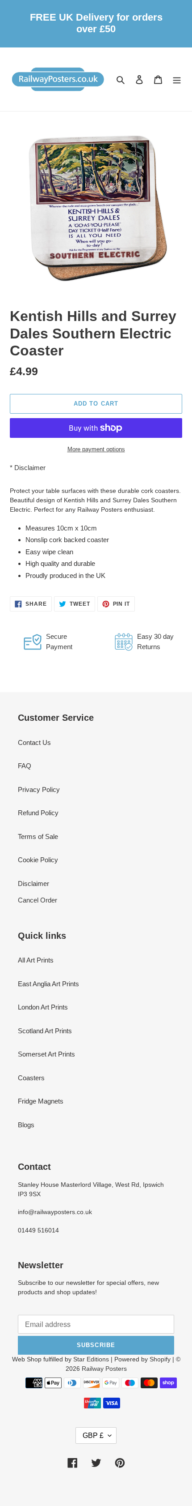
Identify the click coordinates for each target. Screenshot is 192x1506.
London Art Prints (43, 1007)
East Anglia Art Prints (48, 984)
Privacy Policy (39, 789)
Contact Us (34, 742)
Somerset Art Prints (46, 1054)
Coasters (31, 1078)
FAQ (24, 766)
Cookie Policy (38, 860)
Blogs (26, 1125)
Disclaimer (30, 467)
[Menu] (176, 79)
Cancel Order (37, 900)
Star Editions (91, 1359)
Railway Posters (104, 1368)
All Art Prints (36, 960)
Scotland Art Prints (45, 1031)
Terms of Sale (38, 836)
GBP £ (93, 1435)
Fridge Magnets (40, 1101)
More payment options (96, 449)
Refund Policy (38, 813)
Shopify (160, 1359)
